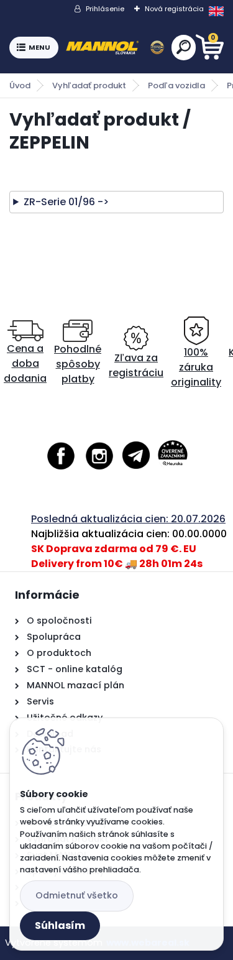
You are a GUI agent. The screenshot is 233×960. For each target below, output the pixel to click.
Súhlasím (60, 925)
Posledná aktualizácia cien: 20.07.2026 (128, 519)
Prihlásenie (105, 9)
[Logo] (115, 48)
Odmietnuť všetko (76, 895)
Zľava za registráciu (136, 365)
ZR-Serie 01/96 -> (66, 202)
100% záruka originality (196, 367)
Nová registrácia (174, 9)
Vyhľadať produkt (89, 85)
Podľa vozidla (176, 85)
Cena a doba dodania (25, 363)
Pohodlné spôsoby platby (77, 364)
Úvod (19, 85)
